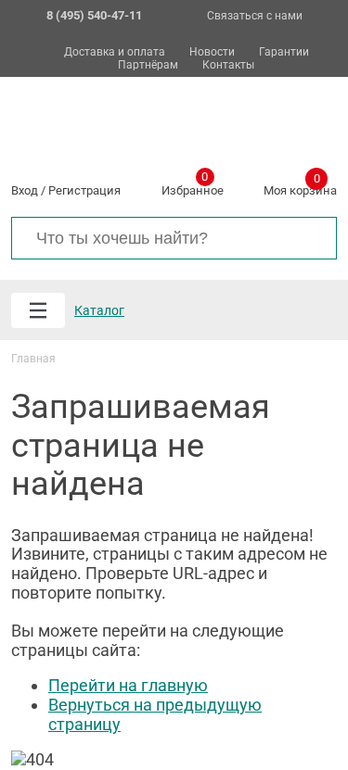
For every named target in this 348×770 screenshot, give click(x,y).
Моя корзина (300, 187)
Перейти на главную (128, 685)
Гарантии (284, 52)
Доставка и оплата (114, 52)
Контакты (228, 65)
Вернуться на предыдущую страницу (155, 714)
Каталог (99, 310)
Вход (24, 190)
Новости (212, 52)
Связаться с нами (255, 15)
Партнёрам (148, 65)
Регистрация (84, 190)
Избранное (192, 187)
